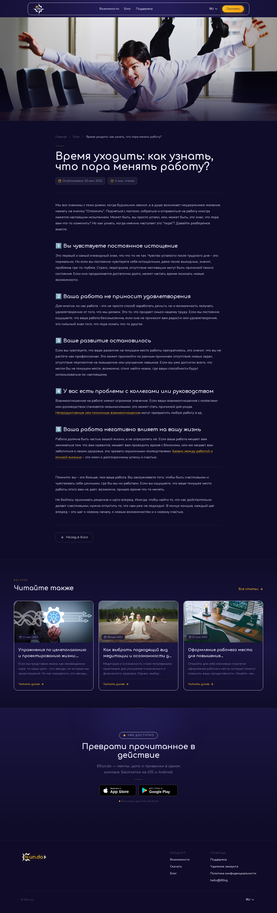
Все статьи (248, 589)
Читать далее (29, 684)
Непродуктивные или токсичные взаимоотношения (97, 412)
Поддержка (144, 9)
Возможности (109, 9)
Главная (61, 137)
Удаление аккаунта (224, 866)
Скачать (233, 8)
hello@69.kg (219, 880)
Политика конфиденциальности (233, 873)
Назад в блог (77, 537)
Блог (127, 9)
